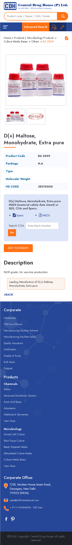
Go (12, 232)
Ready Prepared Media (15, 447)
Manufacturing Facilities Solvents (21, 330)
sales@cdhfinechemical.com (24, 500)
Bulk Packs (9, 362)
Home (7, 38)
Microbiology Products (40, 38)
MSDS (46, 215)
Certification (10, 349)
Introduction (10, 318)
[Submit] (62, 16)
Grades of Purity (12, 356)
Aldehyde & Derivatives (16, 414)
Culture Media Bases (15, 41)
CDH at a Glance (13, 324)
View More (9, 421)
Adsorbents (9, 408)
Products (19, 38)
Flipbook (8, 368)
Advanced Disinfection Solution (20, 396)
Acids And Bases (12, 402)
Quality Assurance (13, 343)
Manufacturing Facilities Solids (20, 337)
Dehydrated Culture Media (18, 453)
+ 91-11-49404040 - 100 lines (26, 507)
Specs (19, 215)
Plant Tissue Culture (14, 441)
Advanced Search (35, 27)
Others (35, 41)
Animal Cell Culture (14, 434)
